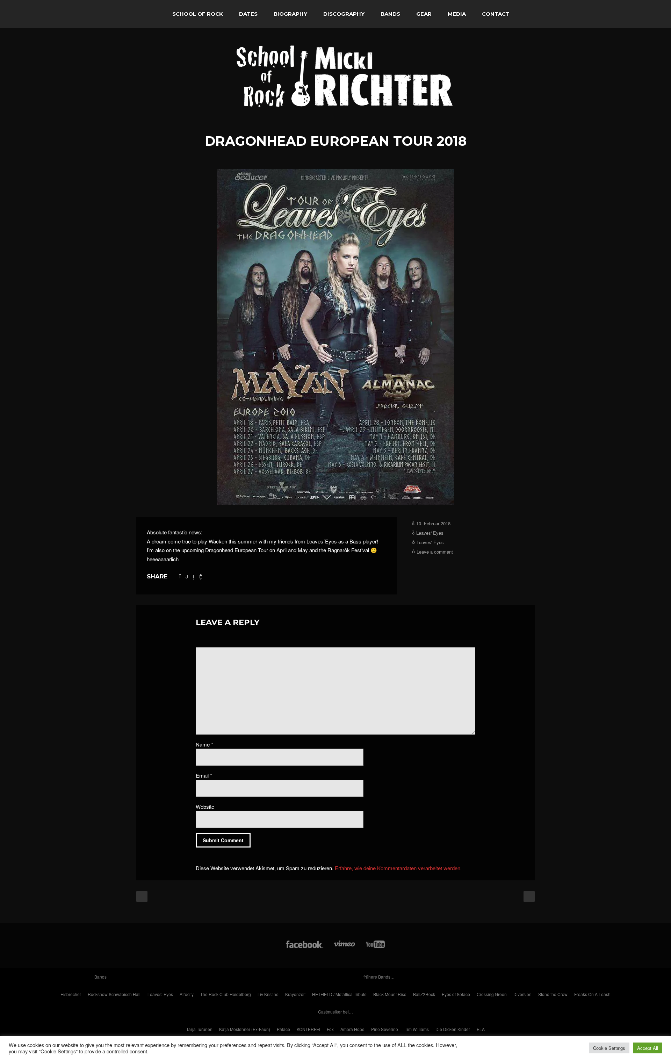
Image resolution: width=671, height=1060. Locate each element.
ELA (481, 1029)
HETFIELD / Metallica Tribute (339, 994)
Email (204, 775)
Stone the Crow (553, 994)
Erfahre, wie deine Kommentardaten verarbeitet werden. (398, 868)
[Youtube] (375, 947)
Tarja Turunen (199, 1029)
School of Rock (197, 13)
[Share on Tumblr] (193, 576)
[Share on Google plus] (187, 576)
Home (150, 14)
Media (457, 13)
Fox (330, 1029)
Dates (248, 13)
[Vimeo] (345, 947)
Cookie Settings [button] (609, 1048)
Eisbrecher (70, 994)
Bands (390, 13)
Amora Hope (352, 1029)
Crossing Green (492, 994)
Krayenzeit (295, 994)
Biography (290, 13)
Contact (496, 13)
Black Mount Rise (389, 994)
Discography (344, 13)
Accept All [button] (647, 1048)
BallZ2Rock (424, 994)
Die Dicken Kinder (452, 1029)
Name (204, 744)
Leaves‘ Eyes (160, 994)
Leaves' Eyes (429, 532)
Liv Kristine (268, 994)
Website (205, 806)
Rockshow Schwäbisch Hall (114, 994)
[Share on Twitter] (180, 576)
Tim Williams (417, 1029)
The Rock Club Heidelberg (225, 994)
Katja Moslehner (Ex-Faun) (244, 1029)
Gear (424, 13)
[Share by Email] (200, 576)
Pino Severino (384, 1029)
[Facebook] (304, 947)
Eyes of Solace (456, 994)
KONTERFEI (308, 1029)
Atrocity (187, 994)
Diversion (522, 994)
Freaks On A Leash (592, 994)
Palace (283, 1029)
